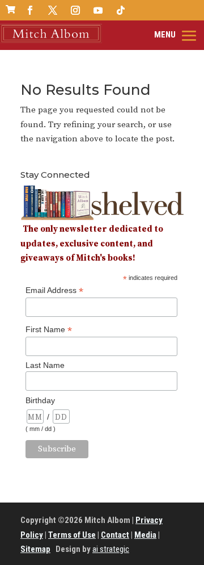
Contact (115, 535)
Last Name (45, 365)
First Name (49, 329)
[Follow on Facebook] (30, 10)
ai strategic (110, 549)
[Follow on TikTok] (121, 10)
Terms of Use (72, 535)
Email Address (54, 290)
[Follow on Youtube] (98, 10)
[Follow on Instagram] (75, 10)
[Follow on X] (53, 10)
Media (145, 535)
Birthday (40, 400)
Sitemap (35, 549)
